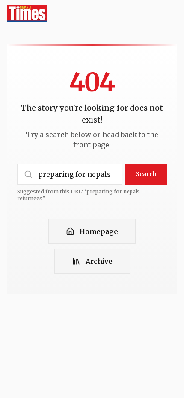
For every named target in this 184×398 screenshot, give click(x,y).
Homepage (99, 231)
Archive (99, 261)
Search (146, 174)
